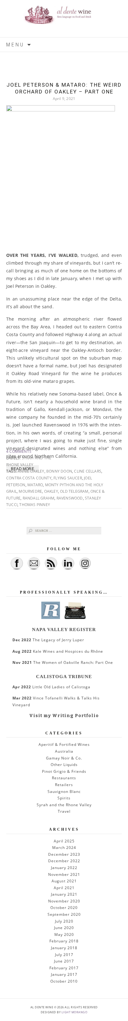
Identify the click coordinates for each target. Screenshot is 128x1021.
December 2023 (64, 854)
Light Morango (75, 1012)
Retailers (64, 784)
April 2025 (64, 841)
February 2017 (64, 968)
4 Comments (18, 451)
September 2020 (64, 914)
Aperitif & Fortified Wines (64, 744)
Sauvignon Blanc (64, 791)
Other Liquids (64, 764)
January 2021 (64, 894)
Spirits (64, 798)
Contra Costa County (29, 478)
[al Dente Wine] (64, 18)
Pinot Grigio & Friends (64, 771)
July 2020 (64, 921)
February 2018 (64, 941)
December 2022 (64, 860)
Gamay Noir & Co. (64, 758)
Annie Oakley (31, 471)
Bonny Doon (59, 471)
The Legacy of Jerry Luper (48, 639)
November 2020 (64, 901)
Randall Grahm (39, 498)
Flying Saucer (67, 478)
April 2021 (64, 887)
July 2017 (64, 954)
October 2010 (64, 981)
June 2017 (64, 961)
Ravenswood (70, 498)
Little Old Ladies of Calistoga (51, 687)
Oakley (51, 491)
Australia (64, 751)
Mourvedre (30, 491)
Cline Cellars (87, 471)
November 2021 (64, 874)
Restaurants (64, 778)
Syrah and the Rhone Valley (64, 804)
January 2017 (64, 974)
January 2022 (64, 867)
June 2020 (64, 927)
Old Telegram (74, 491)
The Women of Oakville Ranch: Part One (62, 662)
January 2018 (64, 947)
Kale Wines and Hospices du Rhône (57, 651)
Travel (64, 811)
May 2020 (64, 934)
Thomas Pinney (34, 504)
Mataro (35, 484)
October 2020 (64, 907)
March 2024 (64, 847)
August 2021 (64, 881)
